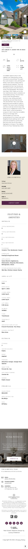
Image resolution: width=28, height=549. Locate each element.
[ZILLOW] (21, 523)
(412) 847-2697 (6, 188)
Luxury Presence (14, 532)
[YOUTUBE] (17, 523)
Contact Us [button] (14, 458)
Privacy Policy (20, 540)
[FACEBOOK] (6, 523)
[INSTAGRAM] (10, 523)
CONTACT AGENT (14, 203)
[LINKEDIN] (14, 523)
